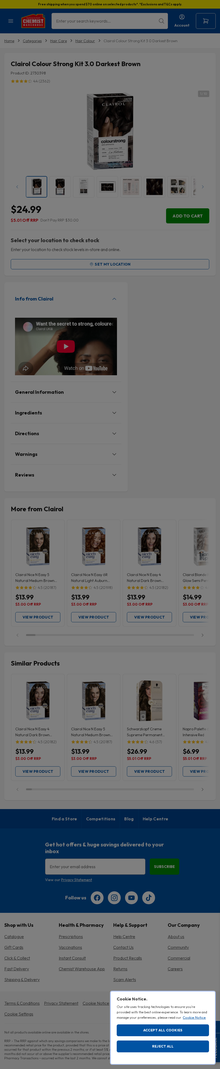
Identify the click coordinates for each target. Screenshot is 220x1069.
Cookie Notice (194, 1017)
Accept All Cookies (163, 1030)
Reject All (163, 1046)
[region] (163, 1028)
